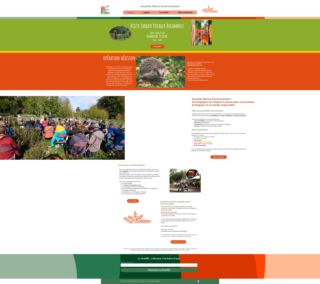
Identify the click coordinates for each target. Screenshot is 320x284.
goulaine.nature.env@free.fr (154, 281)
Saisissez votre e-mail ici (127, 262)
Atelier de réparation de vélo (132, 185)
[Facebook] (198, 281)
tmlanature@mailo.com (194, 65)
